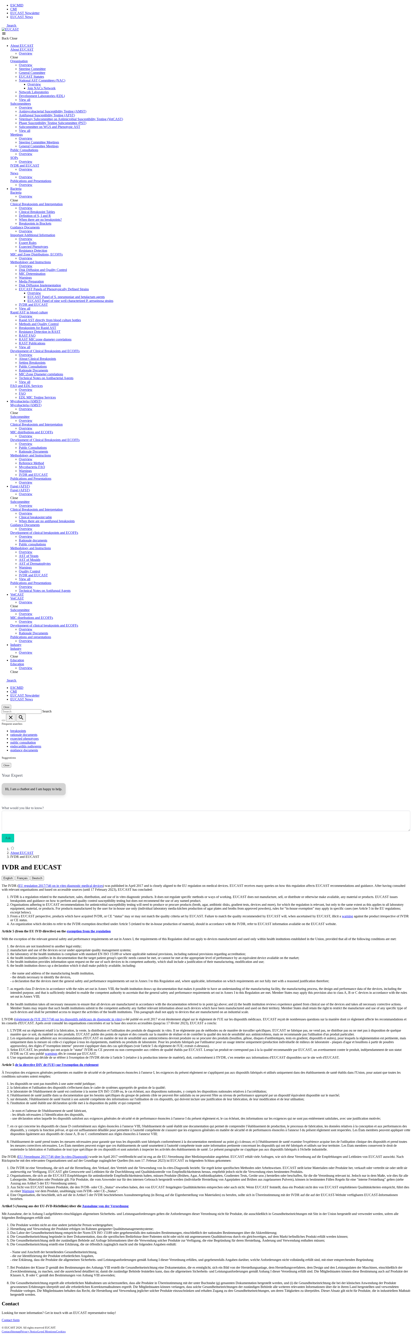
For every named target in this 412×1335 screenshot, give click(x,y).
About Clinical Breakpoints (37, 359)
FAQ (22, 393)
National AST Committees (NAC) (42, 80)
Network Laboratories (34, 92)
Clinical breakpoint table (35, 517)
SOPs (14, 158)
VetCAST (17, 594)
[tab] (8, 878)
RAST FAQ (27, 335)
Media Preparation (31, 281)
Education (17, 660)
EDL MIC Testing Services (37, 397)
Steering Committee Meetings (39, 142)
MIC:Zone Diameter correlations (41, 374)
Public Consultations (24, 150)
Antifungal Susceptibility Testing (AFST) (47, 115)
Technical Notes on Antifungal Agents (45, 590)
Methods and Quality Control (39, 324)
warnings (51, 1053)
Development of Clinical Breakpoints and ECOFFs (45, 351)
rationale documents (23, 735)
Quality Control (29, 571)
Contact (6, 1331)
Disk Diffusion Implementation (40, 285)
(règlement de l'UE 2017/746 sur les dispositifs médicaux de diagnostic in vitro (68, 1019)
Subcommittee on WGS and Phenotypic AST (49, 127)
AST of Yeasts (28, 556)
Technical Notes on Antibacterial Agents (46, 378)
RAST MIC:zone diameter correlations (45, 339)
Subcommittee (20, 417)
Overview (25, 53)
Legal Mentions (47, 1331)
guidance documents (24, 750)
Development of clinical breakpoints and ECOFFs (44, 532)
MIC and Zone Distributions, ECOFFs (36, 254)
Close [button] (13, 38)
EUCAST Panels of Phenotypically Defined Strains (54, 289)
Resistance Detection (33, 250)
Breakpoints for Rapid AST (37, 328)
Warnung (28, 1191)
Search (12, 25)
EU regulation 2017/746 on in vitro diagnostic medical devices (60, 885)
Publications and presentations (30, 637)
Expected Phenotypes (33, 246)
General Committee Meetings (39, 146)
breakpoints (18, 731)
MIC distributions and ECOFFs (31, 432)
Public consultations (32, 544)
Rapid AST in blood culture (29, 312)
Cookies (61, 1331)
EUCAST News (21, 17)
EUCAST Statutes (31, 76)
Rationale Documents (33, 370)
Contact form (11, 1320)
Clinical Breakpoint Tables (37, 212)
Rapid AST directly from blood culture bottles (50, 320)
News (14, 173)
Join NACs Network (41, 88)
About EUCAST (21, 45)
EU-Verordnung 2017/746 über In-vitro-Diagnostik (52, 1156)
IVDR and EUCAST (24, 165)
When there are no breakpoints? (40, 219)
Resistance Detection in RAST (40, 331)
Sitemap (15, 1331)
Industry (15, 645)
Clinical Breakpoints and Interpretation (36, 204)
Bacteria (15, 188)
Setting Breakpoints (32, 362)
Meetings (16, 134)
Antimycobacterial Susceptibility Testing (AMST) (52, 111)
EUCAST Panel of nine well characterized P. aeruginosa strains (70, 301)
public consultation (23, 742)
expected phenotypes (24, 738)
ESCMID (16, 5)
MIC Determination (32, 274)
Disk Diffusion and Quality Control (43, 270)
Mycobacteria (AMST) (25, 401)
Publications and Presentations (30, 181)
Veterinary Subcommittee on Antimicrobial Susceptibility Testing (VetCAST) (71, 119)
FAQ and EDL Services (26, 386)
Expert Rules (27, 243)
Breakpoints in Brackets (35, 223)
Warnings (25, 277)
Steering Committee (32, 69)
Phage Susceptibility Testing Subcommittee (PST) (52, 123)
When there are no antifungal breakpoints (47, 521)
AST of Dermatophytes (35, 563)
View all (24, 100)
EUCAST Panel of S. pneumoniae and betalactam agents (66, 297)
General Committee (32, 73)
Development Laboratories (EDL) (42, 96)
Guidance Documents (25, 227)
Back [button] (6, 38)
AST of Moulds (29, 560)
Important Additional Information (32, 235)
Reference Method (31, 463)
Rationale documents (33, 540)
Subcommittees (20, 103)
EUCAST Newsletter (24, 13)
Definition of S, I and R (35, 216)
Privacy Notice (29, 1331)
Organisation (19, 61)
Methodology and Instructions (30, 262)
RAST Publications (32, 343)
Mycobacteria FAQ (32, 467)
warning (347, 916)
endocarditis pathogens (25, 746)
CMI (13, 9)
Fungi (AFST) (20, 486)
